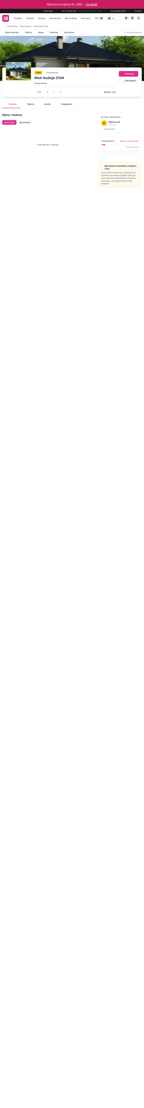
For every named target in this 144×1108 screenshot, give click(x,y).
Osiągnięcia (66, 104)
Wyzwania (69, 32)
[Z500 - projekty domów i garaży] (5, 18)
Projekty (18, 18)
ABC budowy (71, 18)
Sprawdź (91, 4)
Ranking (54, 32)
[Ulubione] (126, 18)
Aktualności (55, 18)
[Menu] (139, 18)
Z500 (96, 18)
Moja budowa (25, 26)
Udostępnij (130, 80)
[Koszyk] (133, 18)
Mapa (41, 32)
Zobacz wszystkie (129, 141)
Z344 (38, 72)
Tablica (28, 32)
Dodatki (30, 18)
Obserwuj (129, 73)
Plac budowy (12, 26)
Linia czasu (9, 122)
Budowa (13, 104)
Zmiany (41, 18)
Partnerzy (86, 18)
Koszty (47, 104)
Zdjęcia (30, 104)
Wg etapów (24, 122)
